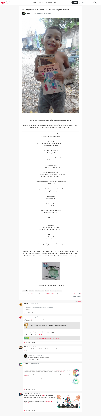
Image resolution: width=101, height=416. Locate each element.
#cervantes (25, 290)
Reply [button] (33, 312)
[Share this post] (80, 296)
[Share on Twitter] (75, 296)
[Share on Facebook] (74, 296)
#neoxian (52, 290)
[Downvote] (46, 293)
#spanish (40, 13)
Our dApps (56, 2)
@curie (62, 371)
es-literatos (27, 393)
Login (70, 2)
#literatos (31, 290)
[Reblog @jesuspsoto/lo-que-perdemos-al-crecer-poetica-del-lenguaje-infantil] (72, 293)
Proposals (41, 2)
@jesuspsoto (34, 319)
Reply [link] (75, 293)
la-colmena (27, 363)
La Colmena (58, 378)
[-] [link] (80, 303)
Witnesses (49, 2)
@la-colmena (59, 370)
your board (35, 331)
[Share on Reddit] (77, 296)
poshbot (27, 303)
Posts (34, 2)
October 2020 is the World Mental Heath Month (47, 338)
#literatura (37, 290)
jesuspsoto (31, 13)
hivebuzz (27, 317)
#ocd (43, 290)
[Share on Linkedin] (79, 296)
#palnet (47, 290)
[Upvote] (44, 293)
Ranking (51, 331)
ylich (26, 346)
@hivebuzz (41, 334)
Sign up (75, 2)
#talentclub (58, 290)
